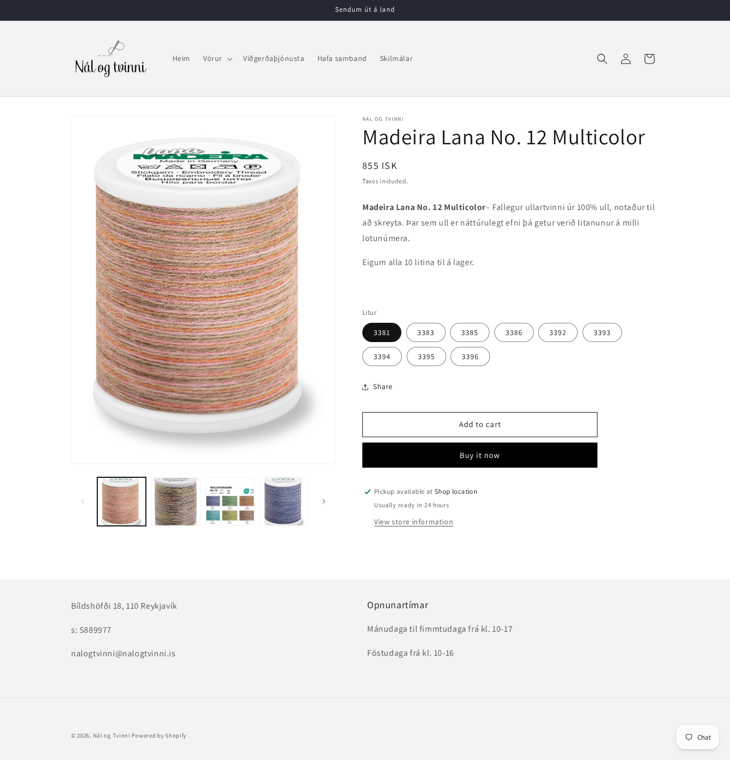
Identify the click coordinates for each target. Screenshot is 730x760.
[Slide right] (324, 501)
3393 (602, 332)
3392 (557, 332)
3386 (514, 332)
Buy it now (480, 455)
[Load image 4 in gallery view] (284, 501)
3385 (469, 332)
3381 (382, 332)
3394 (382, 356)
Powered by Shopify (159, 735)
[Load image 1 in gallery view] (121, 501)
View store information (413, 521)
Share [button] (383, 386)
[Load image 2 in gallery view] (175, 501)
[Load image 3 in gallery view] (230, 501)
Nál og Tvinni (111, 735)
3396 (470, 356)
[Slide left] (83, 501)
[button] (217, 58)
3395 (426, 356)
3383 (425, 332)
